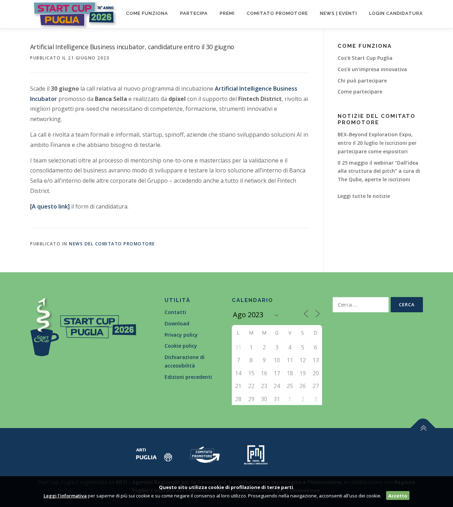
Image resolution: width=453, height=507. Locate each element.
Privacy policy (181, 334)
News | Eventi (338, 13)
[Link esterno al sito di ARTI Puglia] (154, 454)
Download (177, 323)
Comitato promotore (277, 13)
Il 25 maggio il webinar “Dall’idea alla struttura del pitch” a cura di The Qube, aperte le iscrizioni (379, 171)
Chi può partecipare (362, 80)
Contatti (175, 312)
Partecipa (194, 13)
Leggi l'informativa (65, 495)
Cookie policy (181, 345)
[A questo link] (50, 206)
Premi (227, 13)
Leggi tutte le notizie (364, 196)
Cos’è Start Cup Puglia (365, 58)
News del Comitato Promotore (112, 244)
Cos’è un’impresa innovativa (372, 69)
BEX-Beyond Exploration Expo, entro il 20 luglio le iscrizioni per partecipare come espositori (377, 143)
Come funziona (147, 13)
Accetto (397, 495)
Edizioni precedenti (188, 377)
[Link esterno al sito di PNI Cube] (256, 454)
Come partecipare (360, 91)
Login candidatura (396, 13)
